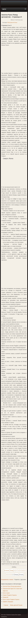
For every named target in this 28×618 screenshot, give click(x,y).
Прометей (5, 597)
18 (18, 570)
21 (24, 570)
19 (20, 570)
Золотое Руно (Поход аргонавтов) (12, 586)
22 (7, 574)
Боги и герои (6, 593)
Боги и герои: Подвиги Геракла (11, 599)
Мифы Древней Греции (12, 22)
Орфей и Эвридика (8, 601)
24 (11, 574)
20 (22, 570)
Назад (11, 570)
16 (14, 570)
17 (16, 570)
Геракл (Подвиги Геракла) (10, 595)
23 (9, 574)
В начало (6, 570)
